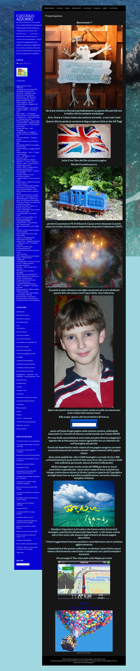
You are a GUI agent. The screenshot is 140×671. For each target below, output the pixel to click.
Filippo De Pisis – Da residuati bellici (27, 115)
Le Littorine (20, 394)
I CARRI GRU (20, 259)
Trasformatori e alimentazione (26, 422)
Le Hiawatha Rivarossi (23, 248)
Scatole (18, 411)
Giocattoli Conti (21, 380)
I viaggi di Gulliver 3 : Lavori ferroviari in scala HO (25, 175)
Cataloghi (97, 8)
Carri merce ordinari (22, 335)
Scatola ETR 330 (21, 508)
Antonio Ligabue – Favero (24, 102)
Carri (18, 326)
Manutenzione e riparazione (25, 91)
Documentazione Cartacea (24, 371)
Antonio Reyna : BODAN (24, 295)
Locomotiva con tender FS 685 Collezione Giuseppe (26, 482)
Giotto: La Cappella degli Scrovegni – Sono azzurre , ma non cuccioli (28, 186)
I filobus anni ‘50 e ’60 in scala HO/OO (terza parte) (25, 281)
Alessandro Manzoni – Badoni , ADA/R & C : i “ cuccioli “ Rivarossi (27, 160)
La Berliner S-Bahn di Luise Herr (26, 284)
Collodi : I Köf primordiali (24, 247)
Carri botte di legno (22, 347)
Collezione (87, 8)
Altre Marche (20, 312)
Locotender (20, 404)
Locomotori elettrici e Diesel (25, 401)
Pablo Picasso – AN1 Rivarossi (26, 97)
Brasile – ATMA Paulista (24, 258)
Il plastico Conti (21, 390)
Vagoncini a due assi (22, 425)
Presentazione (49, 8)
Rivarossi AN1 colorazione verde (26, 544)
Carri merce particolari (23, 339)
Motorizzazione (21, 408)
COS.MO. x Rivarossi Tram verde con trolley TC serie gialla (27, 548)
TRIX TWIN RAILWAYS (23, 221)
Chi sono (60, 8)
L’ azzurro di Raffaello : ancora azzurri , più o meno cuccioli (28, 210)
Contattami (113, 8)
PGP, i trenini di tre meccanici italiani (27, 256)
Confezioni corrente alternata (25, 364)
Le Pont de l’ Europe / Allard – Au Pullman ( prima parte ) (26, 207)
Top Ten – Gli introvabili (24, 418)
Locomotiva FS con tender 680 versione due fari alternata (26, 472)
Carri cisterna (20, 328)
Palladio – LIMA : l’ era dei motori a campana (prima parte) (27, 164)
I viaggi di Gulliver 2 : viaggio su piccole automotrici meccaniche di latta (27, 134)
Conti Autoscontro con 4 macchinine (27, 300)
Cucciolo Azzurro (25, 17)
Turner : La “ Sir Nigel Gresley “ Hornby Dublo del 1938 (26, 238)
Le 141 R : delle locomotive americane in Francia (25, 264)
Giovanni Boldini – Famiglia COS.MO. (28, 123)
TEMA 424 (19, 553)
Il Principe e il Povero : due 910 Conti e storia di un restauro (28, 203)
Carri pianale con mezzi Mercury (26, 342)
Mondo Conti (76, 8)
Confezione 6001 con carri (24, 517)
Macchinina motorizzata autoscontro (28, 455)
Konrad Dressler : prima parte (25, 297)
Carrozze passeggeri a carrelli (25, 353)
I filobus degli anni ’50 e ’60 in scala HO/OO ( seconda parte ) (27, 277)
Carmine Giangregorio (87, 662)
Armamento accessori (23, 319)
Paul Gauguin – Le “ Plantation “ (26, 113)
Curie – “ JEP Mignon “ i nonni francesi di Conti (25, 157)
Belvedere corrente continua (25, 464)
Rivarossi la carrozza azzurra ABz (26, 531)
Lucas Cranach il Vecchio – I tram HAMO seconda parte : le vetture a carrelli (27, 191)
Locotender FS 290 (22, 467)
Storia (67, 8)
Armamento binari (22, 322)
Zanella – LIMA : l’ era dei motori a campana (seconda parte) (27, 168)
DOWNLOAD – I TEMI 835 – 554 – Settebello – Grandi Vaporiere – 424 (27, 375)
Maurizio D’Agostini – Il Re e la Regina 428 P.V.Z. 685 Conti (26, 100)
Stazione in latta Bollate (23, 540)
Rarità (105, 8)
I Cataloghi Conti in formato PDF (26, 89)
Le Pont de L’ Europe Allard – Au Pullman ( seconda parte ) (26, 218)
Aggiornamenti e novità (23, 86)
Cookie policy (20, 81)
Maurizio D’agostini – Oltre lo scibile (27, 121)
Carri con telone (21, 332)
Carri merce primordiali (23, 350)
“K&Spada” (19, 87)
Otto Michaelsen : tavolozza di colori (28, 261)
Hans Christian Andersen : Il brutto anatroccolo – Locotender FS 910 (27, 196)
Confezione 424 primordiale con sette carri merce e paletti (26, 522)
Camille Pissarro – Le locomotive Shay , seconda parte (26, 223)
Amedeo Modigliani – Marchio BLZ (27, 108)
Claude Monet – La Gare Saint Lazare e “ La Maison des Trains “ (28, 118)
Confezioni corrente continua (25, 367)
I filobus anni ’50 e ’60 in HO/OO (26, 274)
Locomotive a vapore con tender (26, 397)
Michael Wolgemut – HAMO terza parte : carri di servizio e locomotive (27, 199)
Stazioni (18, 415)
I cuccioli (19, 387)
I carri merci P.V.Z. (21, 254)
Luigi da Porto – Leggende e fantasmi (28, 241)
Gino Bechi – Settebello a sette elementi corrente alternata (26, 94)
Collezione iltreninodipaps (24, 360)
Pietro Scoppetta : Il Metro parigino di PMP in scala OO (27, 290)
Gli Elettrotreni (21, 383)
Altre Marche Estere (22, 315)
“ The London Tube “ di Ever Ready (27, 293)
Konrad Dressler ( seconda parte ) (27, 298)
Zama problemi (21, 429)
